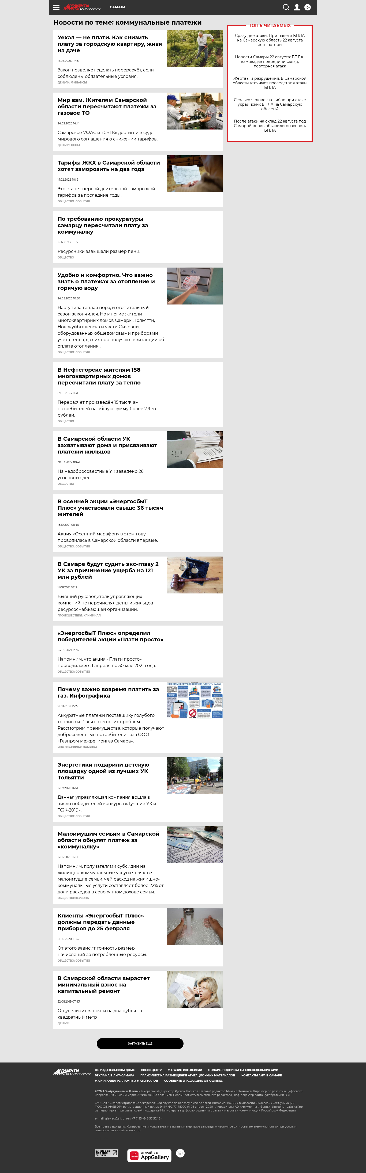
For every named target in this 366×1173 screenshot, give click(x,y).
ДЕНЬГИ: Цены (69, 145)
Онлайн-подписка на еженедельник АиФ (243, 1070)
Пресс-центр (151, 1070)
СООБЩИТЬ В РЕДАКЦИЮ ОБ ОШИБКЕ (193, 1081)
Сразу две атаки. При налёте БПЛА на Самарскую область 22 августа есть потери (270, 40)
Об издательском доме (115, 1070)
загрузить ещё (140, 1043)
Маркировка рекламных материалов (126, 1081)
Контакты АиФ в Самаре (261, 1075)
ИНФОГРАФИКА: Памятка (77, 747)
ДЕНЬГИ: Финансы (72, 82)
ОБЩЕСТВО (66, 257)
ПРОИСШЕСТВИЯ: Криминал (79, 615)
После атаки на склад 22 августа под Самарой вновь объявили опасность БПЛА (270, 126)
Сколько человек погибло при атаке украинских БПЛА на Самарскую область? (270, 104)
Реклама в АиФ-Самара (114, 1075)
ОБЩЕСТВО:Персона (73, 898)
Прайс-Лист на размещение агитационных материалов (187, 1075)
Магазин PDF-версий (185, 1070)
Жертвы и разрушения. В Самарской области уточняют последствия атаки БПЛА (270, 83)
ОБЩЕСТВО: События (74, 201)
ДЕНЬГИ (63, 1023)
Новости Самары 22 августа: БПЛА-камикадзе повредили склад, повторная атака (270, 61)
